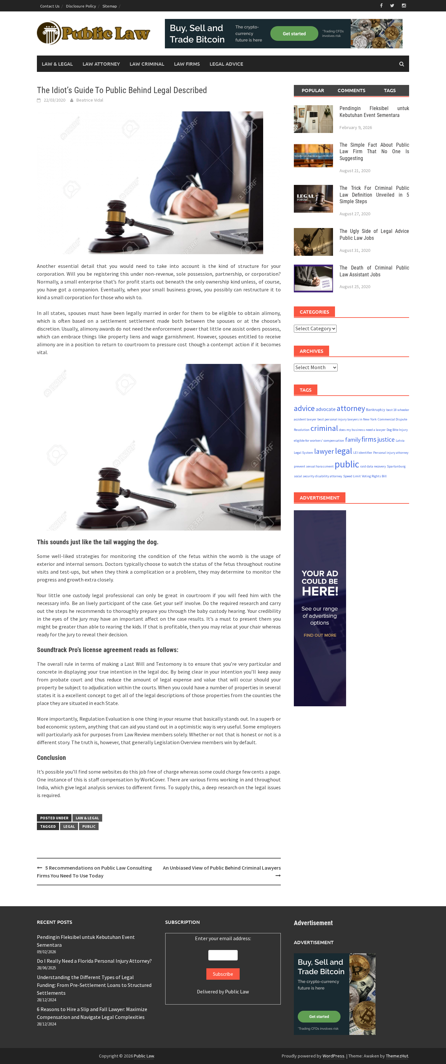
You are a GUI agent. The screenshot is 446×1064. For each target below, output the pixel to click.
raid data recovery (373, 466)
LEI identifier (362, 452)
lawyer (324, 451)
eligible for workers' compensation (319, 440)
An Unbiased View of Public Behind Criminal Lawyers (222, 867)
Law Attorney (101, 63)
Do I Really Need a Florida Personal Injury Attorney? (94, 961)
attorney (351, 408)
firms (368, 439)
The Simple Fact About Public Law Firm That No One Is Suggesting (374, 151)
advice (304, 408)
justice (386, 439)
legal (69, 826)
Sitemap (110, 5)
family (352, 439)
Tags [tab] (390, 90)
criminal (324, 428)
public (88, 826)
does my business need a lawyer (362, 429)
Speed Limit (352, 476)
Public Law (237, 991)
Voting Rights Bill (374, 476)
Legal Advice (226, 63)
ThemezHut (397, 1056)
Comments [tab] (351, 90)
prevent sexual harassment (314, 466)
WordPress (333, 1056)
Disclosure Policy (81, 5)
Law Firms (187, 63)
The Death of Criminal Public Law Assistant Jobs (374, 270)
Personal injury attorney (390, 452)
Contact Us (49, 5)
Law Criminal (147, 63)
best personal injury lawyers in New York (347, 419)
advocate (326, 409)
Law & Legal (57, 63)
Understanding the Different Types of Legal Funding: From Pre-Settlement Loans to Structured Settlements (94, 985)
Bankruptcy (375, 409)
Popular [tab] (313, 90)
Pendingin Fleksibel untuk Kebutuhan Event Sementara (374, 111)
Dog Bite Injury (397, 429)
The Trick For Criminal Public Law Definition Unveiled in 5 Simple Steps (374, 195)
